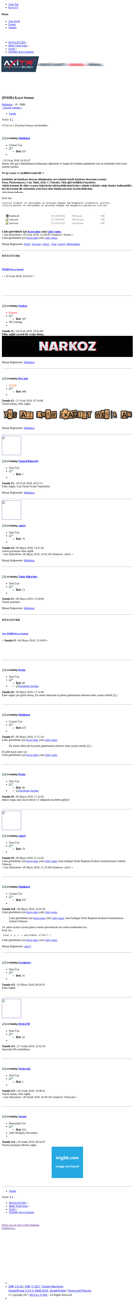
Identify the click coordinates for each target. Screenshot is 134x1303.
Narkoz (22, 305)
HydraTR (24, 1023)
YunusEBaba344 (28, 461)
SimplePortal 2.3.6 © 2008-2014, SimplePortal (37, 1290)
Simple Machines (52, 1286)
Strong (22, 1116)
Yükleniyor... (8, 1228)
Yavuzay (36, 244)
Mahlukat (7, 104)
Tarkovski (24, 1068)
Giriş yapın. (54, 231)
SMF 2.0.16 (15, 1286)
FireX (27, 244)
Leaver (61, 244)
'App (53, 244)
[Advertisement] (64, 80)
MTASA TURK (38, 1294)
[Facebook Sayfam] (27, 686)
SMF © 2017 (32, 1286)
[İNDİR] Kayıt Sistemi (13, 269)
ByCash (23, 378)
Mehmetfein (73, 244)
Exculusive (24, 962)
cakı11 (46, 244)
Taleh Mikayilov (28, 576)
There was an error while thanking (20, 1225)
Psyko (21, 669)
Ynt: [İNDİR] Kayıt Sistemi (15, 633)
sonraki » (17, 107)
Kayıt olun (34, 231)
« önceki (6, 107)
